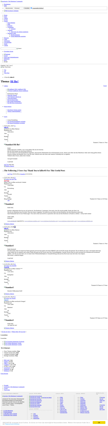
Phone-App (83, 406)
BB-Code (6, 360)
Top (5, 70)
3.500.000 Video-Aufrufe (10, 413)
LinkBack (6, 85)
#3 (15, 227)
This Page (6, 73)
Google (20, 344)
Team (61, 402)
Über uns (62, 408)
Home (5, 15)
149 (8, 200)
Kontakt (6, 385)
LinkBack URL (21, 89)
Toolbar (82, 399)
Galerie (6, 45)
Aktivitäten (7, 41)
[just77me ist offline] (10, 179)
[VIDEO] (6, 364)
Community (10, 27)
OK (99, 422)
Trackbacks (7, 367)
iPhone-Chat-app (84, 412)
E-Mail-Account (84, 411)
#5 (15, 297)
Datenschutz (63, 411)
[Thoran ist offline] (10, 298)
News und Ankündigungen (11, 57)
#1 (15, 126)
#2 (15, 177)
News (61, 400)
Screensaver (83, 409)
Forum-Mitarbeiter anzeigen (18, 36)
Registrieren (7, 4)
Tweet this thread (12, 98)
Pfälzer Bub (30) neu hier (18, 331)
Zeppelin (22, 174)
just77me (6, 164)
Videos (6, 18)
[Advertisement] (54, 379)
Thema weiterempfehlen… (14, 111)
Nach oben (7, 390)
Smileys (6, 361)
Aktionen (9, 30)
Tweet (105, 85)
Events (6, 19)
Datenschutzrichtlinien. (12, 424)
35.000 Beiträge (7, 412)
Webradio (82, 403)
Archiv (6, 388)
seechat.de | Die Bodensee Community (14, 387)
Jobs (34, 413)
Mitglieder (7, 59)
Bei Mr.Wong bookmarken (14, 103)
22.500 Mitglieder (8, 410)
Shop (81, 397)
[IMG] (6, 363)
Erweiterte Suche (8, 51)
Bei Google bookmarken (14, 101)
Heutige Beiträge (15, 35)
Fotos (5, 16)
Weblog (62, 406)
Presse (61, 405)
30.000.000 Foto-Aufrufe (10, 415)
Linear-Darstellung (12, 120)
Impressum (36, 418)
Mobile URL (83, 408)
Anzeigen (82, 400)
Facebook (21, 341)
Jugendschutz (63, 412)
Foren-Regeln (4, 373)
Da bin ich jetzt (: (6, 331)
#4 (15, 264)
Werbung (35, 417)
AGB (61, 399)
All (5, 71)
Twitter (19, 343)
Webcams (82, 402)
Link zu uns (63, 409)
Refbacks (6, 370)
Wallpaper (83, 405)
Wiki (61, 403)
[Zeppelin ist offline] (10, 265)
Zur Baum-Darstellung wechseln (16, 123)
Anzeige (5, 116)
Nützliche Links (11, 33)
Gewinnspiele (7, 42)
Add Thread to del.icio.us (14, 97)
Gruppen (13, 29)
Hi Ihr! (14, 81)
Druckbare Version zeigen (14, 110)
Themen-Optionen (7, 106)
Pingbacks (7, 369)
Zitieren (12, 166)
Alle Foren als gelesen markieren (19, 32)
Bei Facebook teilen (12, 100)
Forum (6, 21)
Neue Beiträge (11, 22)
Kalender (9, 25)
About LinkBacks (23, 90)
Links (5, 39)
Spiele (5, 44)
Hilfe (5, 5)
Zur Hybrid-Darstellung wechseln (16, 121)
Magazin (6, 38)
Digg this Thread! (12, 95)
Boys (5, 60)
